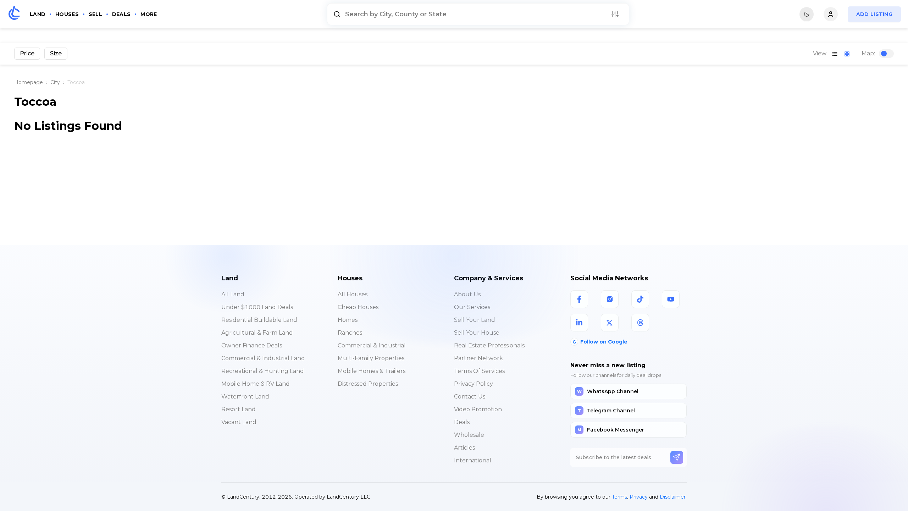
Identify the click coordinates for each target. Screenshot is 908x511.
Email (335, 365)
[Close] (582, 323)
